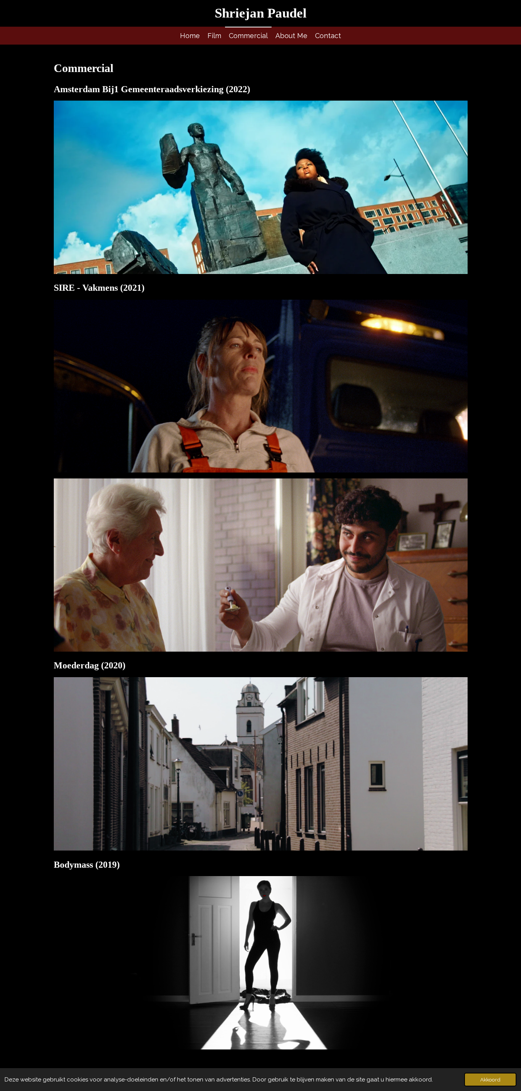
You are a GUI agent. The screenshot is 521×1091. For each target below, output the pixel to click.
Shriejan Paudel (261, 13)
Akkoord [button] (490, 1080)
